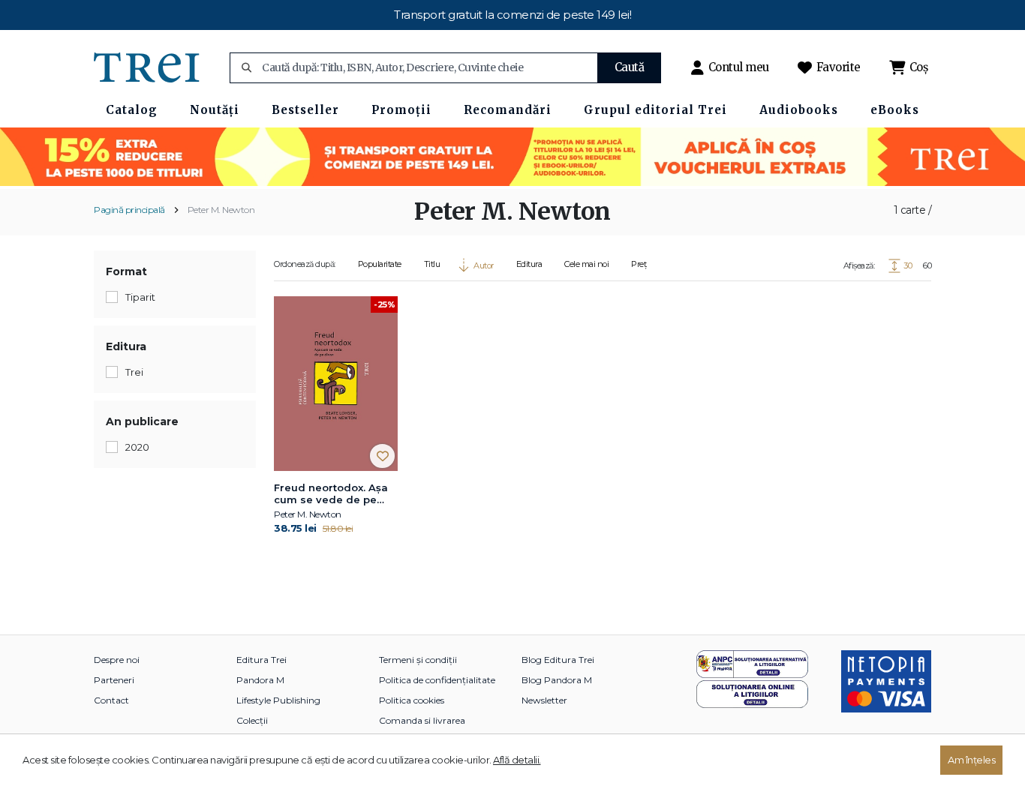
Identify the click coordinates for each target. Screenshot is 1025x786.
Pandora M (260, 680)
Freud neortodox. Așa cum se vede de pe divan (331, 494)
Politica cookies (411, 700)
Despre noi (117, 659)
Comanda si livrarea (422, 720)
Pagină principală (129, 209)
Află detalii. (517, 760)
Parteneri (114, 680)
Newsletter (544, 700)
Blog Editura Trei (558, 659)
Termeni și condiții (418, 659)
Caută (630, 67)
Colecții (252, 720)
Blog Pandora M (557, 680)
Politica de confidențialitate (437, 680)
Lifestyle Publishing (278, 700)
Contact (111, 700)
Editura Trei (261, 659)
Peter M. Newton (221, 209)
